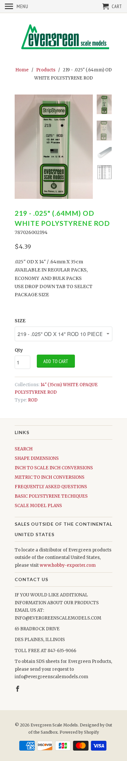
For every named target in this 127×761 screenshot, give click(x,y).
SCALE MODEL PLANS (38, 505)
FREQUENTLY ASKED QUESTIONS (51, 487)
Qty (19, 350)
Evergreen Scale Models (54, 725)
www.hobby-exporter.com (68, 565)
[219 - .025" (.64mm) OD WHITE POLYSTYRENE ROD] (54, 147)
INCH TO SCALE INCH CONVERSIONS (54, 468)
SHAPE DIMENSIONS (37, 458)
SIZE (20, 321)
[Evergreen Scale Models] (63, 38)
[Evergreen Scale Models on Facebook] (18, 689)
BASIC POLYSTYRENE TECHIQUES (51, 496)
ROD (32, 400)
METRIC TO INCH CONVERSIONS (49, 477)
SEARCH (24, 449)
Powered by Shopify (79, 732)
